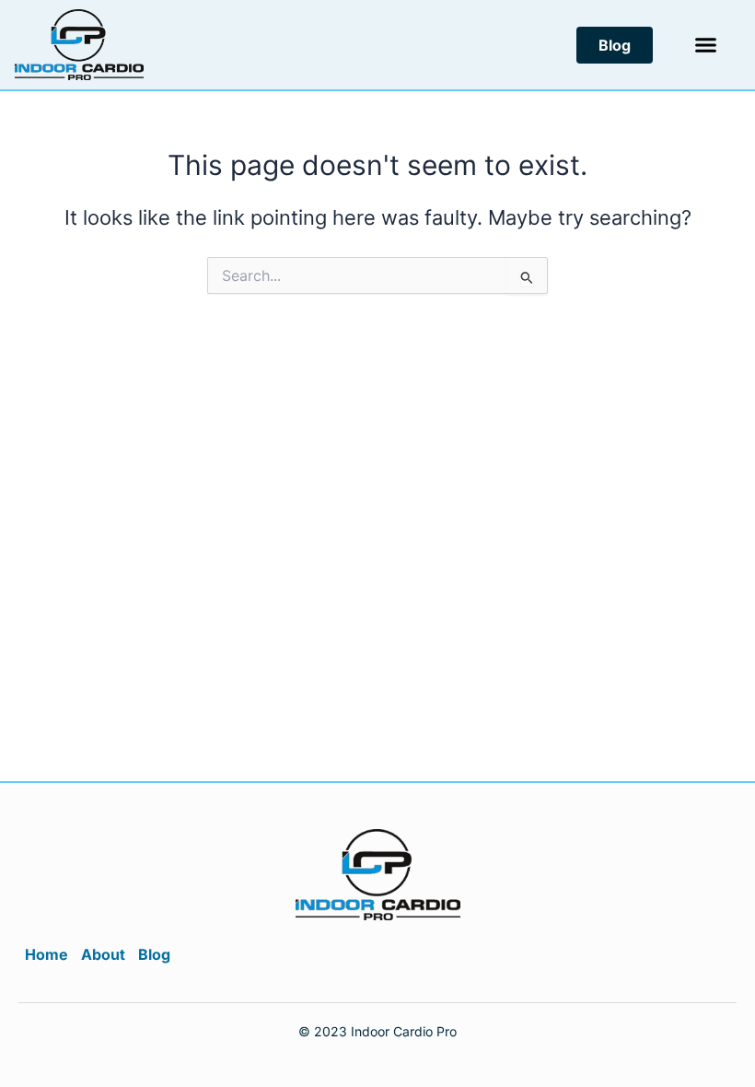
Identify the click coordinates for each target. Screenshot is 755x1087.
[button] (706, 45)
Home (46, 954)
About (103, 954)
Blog (154, 954)
